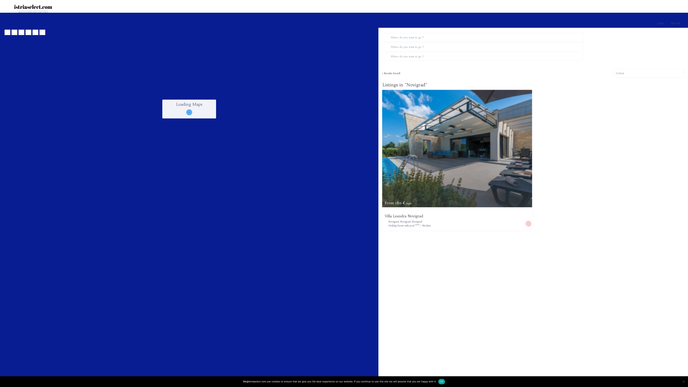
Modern (426, 225)
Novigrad (417, 221)
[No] (683, 381)
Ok (441, 381)
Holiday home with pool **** (403, 225)
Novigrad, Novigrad (399, 221)
